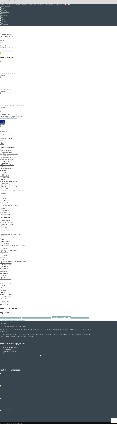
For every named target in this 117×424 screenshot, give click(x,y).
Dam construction (61, 317)
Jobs (35, 4)
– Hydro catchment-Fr (7, 168)
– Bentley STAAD (5, 212)
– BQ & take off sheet (6, 222)
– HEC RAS (3, 172)
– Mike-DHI (3, 167)
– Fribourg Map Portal (7, 165)
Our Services (10, 4)
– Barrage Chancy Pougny (8, 147)
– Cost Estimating (5, 220)
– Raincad (3, 199)
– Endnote (3, 292)
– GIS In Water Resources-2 (8, 187)
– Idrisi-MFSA (4, 240)
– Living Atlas (4, 268)
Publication (58, 4)
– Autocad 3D (4, 209)
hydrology (8, 320)
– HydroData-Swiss (6, 152)
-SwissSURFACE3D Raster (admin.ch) (11, 190)
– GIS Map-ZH (4, 161)
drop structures (81, 318)
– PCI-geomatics (5, 243)
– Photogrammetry (6, 263)
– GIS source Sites (5, 265)
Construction (48, 318)
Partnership (49, 4)
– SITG (2, 140)
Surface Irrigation (21, 320)
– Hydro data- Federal (7, 138)
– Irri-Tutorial (4, 200)
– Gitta (2, 254)
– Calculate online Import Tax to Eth (11, 116)
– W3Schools (4, 304)
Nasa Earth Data (6, 231)
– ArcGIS (2, 236)
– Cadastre (3, 255)
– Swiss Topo (4, 252)
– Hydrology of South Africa (8, 157)
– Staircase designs (6, 214)
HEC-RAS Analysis (8, 349)
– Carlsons (3, 277)
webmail (41, 4)
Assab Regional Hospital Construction (12, 105)
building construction (26, 318)
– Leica (2, 281)
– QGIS (2, 144)
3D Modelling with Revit (5, 318)
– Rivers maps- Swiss (6, 150)
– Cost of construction (7, 224)
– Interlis (2, 257)
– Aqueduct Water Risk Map (9, 114)
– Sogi (2, 259)
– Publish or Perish (6, 294)
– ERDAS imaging (5, 245)
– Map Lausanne (5, 163)
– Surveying (3, 275)
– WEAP (2, 179)
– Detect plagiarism (6, 296)
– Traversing (4, 273)
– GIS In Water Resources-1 (8, 185)
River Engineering (13, 320)
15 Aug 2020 (5, 107)
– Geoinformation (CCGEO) (8, 250)
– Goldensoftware (5, 279)
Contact (24, 4)
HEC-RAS (3, 320)
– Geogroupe (4, 266)
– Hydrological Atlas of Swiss (9, 154)
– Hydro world (4, 178)
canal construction (42, 318)
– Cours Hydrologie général (8, 181)
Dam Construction (9, 353)
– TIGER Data (15, 245)
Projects (17, 4)
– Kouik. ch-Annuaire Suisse (8, 118)
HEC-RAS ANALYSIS (6, 89)
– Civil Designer (5, 210)
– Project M (3, 226)
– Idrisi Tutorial (5, 241)
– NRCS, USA (4, 202)
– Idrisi (2, 238)
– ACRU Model (4, 189)
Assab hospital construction (15, 318)
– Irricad (2, 197)
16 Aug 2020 (5, 75)
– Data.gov (22, 245)
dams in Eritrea (74, 318)
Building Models (34, 318)
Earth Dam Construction (7, 74)
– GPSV (2, 142)
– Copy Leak (3, 298)
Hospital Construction (10, 351)
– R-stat (2, 286)
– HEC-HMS (3, 174)
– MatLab (3, 287)
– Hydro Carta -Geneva (7, 159)
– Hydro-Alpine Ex (5, 183)
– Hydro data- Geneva (7, 135)
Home (2, 4)
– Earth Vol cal (4, 228)
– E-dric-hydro (4, 156)
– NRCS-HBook (4, 176)
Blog (30, 4)
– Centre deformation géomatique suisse (13, 261)
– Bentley (3, 170)
